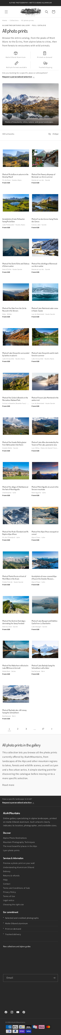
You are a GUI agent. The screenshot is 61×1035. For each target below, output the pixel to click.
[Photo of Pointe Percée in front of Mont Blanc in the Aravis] (15, 560)
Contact (6, 883)
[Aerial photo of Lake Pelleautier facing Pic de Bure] (15, 202)
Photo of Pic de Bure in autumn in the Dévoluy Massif (15, 175)
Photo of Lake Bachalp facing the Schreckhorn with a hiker (43, 666)
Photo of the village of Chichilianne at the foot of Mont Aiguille (15, 488)
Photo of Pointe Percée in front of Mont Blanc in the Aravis (14, 577)
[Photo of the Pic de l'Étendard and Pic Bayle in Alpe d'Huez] (15, 515)
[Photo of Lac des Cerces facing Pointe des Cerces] (45, 202)
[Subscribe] (54, 978)
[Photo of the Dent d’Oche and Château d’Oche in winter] (15, 247)
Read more (8, 784)
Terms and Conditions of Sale (16, 888)
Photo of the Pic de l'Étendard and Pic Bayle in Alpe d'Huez (15, 532)
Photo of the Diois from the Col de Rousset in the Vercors (14, 309)
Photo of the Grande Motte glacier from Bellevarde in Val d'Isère (14, 443)
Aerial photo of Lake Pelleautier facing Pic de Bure (13, 220)
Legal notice (8, 900)
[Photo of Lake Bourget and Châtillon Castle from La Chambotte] (45, 604)
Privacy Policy (9, 892)
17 (43, 728)
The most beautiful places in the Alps (20, 846)
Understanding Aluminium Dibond (18, 867)
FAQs (5, 879)
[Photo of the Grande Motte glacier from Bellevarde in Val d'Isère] (15, 426)
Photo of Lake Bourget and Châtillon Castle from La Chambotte (44, 622)
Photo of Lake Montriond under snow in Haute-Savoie (45, 309)
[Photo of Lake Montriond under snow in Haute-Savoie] (45, 292)
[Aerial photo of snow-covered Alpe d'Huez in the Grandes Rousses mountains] (45, 560)
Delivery (6, 871)
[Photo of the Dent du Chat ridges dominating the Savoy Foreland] (15, 604)
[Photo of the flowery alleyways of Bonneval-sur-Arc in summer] (45, 158)
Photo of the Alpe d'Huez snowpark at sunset (45, 532)
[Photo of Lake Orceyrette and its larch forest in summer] (45, 336)
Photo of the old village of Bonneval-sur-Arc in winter (45, 264)
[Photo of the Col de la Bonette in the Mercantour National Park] (15, 381)
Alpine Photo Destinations (15, 838)
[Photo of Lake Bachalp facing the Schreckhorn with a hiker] (45, 649)
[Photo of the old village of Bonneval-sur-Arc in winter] (45, 247)
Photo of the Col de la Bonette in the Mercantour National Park (15, 398)
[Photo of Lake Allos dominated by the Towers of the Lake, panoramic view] (45, 426)
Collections (14, 20)
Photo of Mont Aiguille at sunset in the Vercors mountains (45, 488)
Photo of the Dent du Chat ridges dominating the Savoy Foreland (13, 622)
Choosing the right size (13, 904)
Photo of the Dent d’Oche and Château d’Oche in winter (15, 264)
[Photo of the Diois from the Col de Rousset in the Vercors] (15, 292)
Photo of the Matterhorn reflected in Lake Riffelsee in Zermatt (15, 666)
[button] (6, 11)
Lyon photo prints (11, 850)
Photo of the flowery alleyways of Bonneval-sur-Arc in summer (43, 175)
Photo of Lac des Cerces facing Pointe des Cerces (45, 220)
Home (4, 20)
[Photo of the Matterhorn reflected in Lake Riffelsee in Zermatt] (15, 649)
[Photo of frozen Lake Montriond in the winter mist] (45, 381)
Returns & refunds (11, 875)
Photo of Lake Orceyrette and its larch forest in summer (45, 354)
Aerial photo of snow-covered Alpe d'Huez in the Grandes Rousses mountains (44, 577)
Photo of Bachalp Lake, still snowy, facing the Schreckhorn (14, 711)
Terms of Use (9, 896)
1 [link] (9, 728)
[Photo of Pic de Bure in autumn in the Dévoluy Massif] (15, 158)
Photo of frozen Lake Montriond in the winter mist (45, 398)
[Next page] (51, 728)
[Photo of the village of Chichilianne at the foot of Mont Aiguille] (15, 470)
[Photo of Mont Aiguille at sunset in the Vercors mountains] (45, 470)
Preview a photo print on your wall (19, 863)
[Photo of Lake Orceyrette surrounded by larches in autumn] (15, 336)
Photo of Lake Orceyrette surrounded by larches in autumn (15, 354)
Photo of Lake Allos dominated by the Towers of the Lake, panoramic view (45, 443)
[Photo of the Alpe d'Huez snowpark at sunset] (45, 515)
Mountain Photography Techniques (19, 842)
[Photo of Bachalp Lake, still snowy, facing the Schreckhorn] (15, 694)
